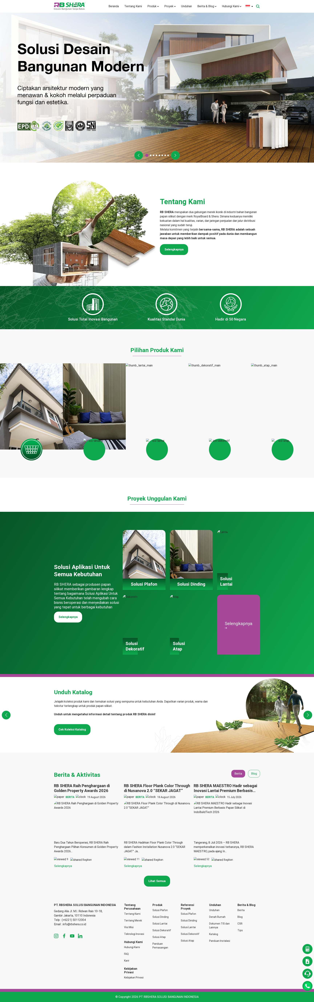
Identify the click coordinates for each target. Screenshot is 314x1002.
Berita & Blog (205, 6)
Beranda (113, 6)
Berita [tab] (238, 773)
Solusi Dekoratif (161, 930)
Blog (240, 916)
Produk (151, 6)
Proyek (168, 6)
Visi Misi (129, 927)
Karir (126, 960)
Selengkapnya (174, 249)
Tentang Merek (133, 920)
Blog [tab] (254, 773)
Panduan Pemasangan (160, 945)
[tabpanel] (157, 825)
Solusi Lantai (159, 923)
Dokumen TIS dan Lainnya (219, 925)
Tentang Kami (133, 6)
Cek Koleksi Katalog (72, 729)
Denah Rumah (217, 916)
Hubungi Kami (230, 6)
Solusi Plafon (160, 910)
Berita (241, 910)
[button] (138, 155)
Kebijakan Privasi (134, 977)
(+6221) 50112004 (74, 920)
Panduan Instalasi (219, 940)
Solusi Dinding (160, 916)
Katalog (213, 934)
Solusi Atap (159, 937)
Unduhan (186, 6)
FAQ (126, 953)
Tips (240, 930)
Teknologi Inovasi (134, 933)
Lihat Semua (157, 881)
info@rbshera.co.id (74, 924)
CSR (239, 923)
